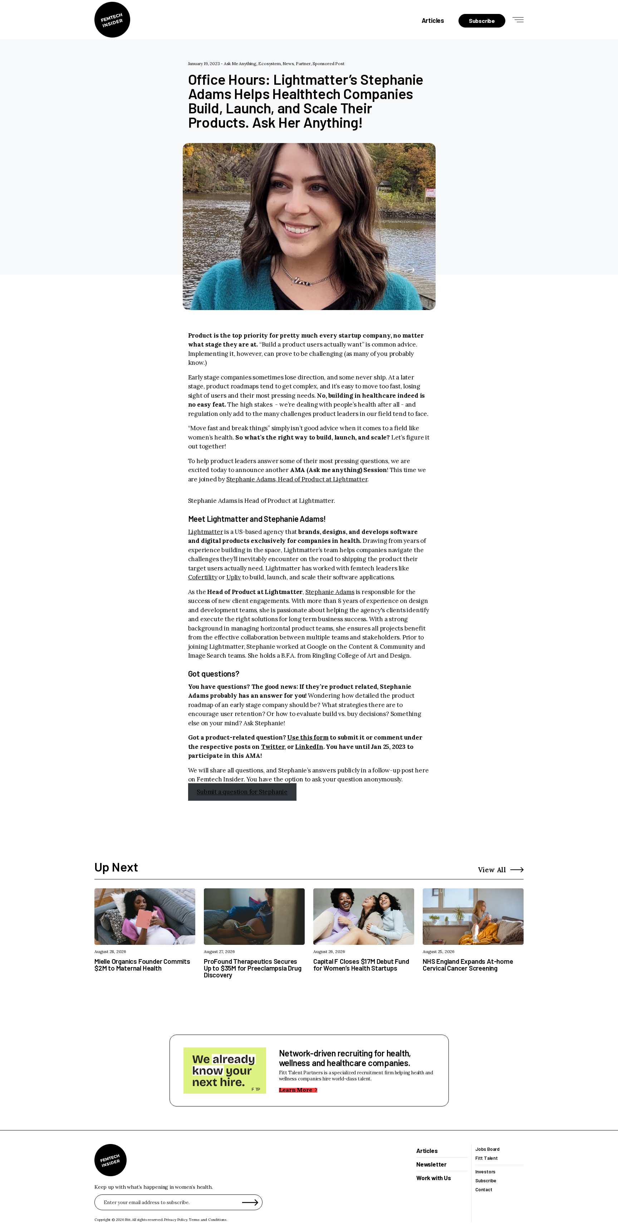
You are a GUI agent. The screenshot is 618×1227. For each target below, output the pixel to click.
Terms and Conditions (207, 1219)
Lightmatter (205, 532)
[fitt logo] (112, 20)
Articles (433, 20)
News (288, 63)
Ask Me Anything (240, 63)
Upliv (233, 577)
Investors (485, 1171)
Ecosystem (269, 63)
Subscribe (485, 1180)
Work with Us (433, 1178)
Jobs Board (487, 1149)
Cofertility (202, 577)
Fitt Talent (486, 1158)
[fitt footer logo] (110, 1160)
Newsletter (431, 1164)
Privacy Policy (175, 1219)
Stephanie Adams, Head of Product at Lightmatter (297, 479)
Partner (303, 63)
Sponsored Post (328, 63)
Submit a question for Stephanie (242, 792)
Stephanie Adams (329, 592)
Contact (483, 1189)
